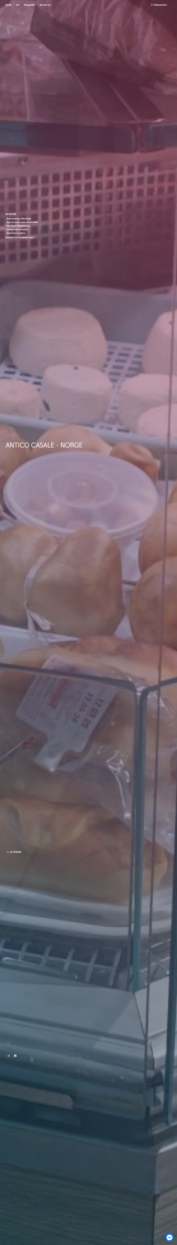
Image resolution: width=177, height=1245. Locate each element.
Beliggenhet (29, 4)
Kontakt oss (45, 4)
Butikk (8, 4)
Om (17, 4)
